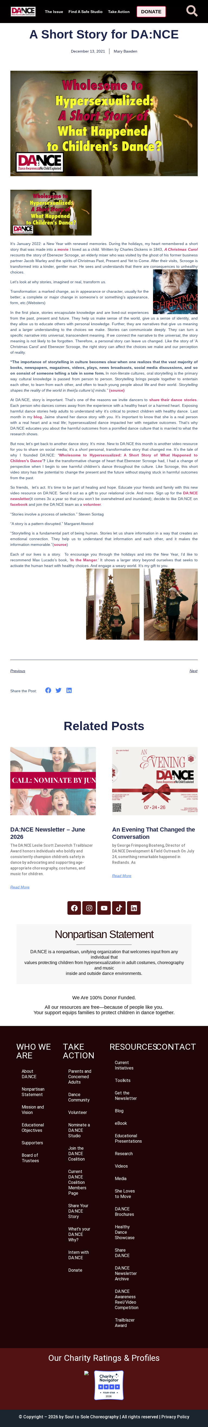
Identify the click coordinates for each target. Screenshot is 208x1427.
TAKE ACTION (79, 1051)
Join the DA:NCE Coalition (76, 1154)
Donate (75, 1270)
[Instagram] (89, 908)
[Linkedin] (134, 908)
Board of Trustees (30, 1158)
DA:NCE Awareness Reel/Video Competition (126, 1299)
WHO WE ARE (33, 1051)
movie (63, 249)
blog (38, 417)
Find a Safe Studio (86, 11)
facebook (19, 504)
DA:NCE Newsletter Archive (126, 1273)
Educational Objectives (33, 1127)
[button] (48, 690)
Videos (121, 1166)
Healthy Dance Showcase (125, 1232)
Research (124, 1153)
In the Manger (83, 560)
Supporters (32, 1142)
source (60, 544)
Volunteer (77, 1112)
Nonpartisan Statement (33, 1092)
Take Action (119, 11)
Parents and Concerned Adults (79, 1077)
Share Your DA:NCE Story (78, 1211)
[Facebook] (74, 908)
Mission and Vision (33, 1109)
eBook (121, 1123)
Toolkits (123, 1080)
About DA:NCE (29, 1074)
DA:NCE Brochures (124, 1211)
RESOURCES (133, 1047)
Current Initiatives (124, 1065)
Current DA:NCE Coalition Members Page (77, 1182)
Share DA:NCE (122, 1253)
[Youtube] (104, 908)
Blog (119, 1110)
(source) (117, 390)
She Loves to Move (125, 1193)
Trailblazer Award (125, 1323)
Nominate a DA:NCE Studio (79, 1130)
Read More (20, 887)
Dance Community (79, 1097)
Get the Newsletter (126, 1095)
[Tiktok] (119, 908)
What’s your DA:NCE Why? (79, 1234)
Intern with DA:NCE (78, 1255)
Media (120, 1178)
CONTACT (176, 1047)
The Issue (54, 11)
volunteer (92, 504)
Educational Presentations (128, 1138)
